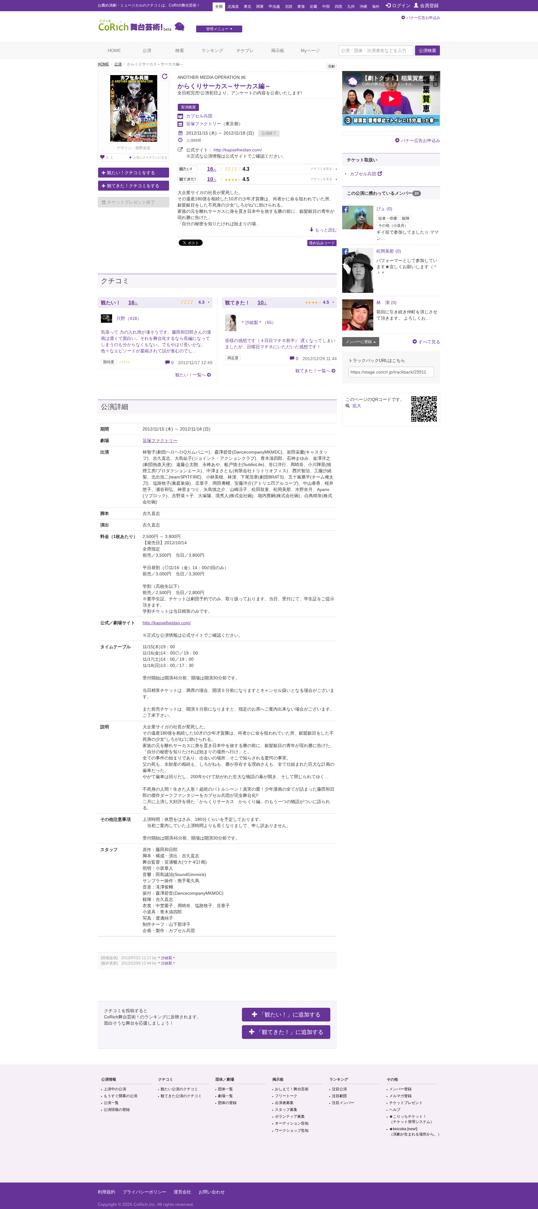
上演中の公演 (115, 1089)
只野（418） (128, 318)
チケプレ (245, 50)
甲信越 (274, 6)
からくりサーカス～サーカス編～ (224, 86)
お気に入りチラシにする (150, 157)
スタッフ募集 (286, 1109)
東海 (301, 6)
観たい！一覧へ (190, 374)
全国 (219, 6)
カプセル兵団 (199, 115)
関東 (260, 6)
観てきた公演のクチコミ (181, 1096)
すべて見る (429, 341)
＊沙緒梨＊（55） (257, 322)
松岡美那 (388, 251)
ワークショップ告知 (292, 1130)
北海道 (233, 6)
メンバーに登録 (359, 342)
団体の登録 (227, 1103)
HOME (114, 50)
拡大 (356, 405)
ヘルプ (394, 1109)
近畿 (313, 6)
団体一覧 (225, 1089)
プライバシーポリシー (144, 1191)
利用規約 (106, 1191)
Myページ (310, 50)
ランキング (212, 50)
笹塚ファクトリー (203, 123)
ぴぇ (384, 208)
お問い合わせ (212, 1191)
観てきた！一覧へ (312, 370)
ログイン (401, 5)
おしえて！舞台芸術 (292, 1089)
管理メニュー (217, 29)
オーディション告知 (292, 1123)
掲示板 (277, 50)
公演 (147, 50)
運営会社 (182, 1191)
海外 (376, 6)
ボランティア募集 (290, 1116)
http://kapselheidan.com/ (238, 149)
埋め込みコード (322, 243)
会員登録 (429, 5)
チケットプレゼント (406, 1103)
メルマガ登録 (400, 1096)
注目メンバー (343, 1103)
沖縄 (363, 6)
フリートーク (286, 1096)
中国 (326, 6)
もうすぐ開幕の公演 (120, 1096)
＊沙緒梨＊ (166, 958)
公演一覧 (111, 1103)
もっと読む (326, 229)
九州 (351, 6)
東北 (247, 6)
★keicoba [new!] (415, 1131)
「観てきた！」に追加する (289, 1032)
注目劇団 (339, 1096)
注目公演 (339, 1089)
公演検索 (427, 50)
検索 (179, 50)
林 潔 (386, 302)
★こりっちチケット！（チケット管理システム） (411, 1119)
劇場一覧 (225, 1096)
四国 (338, 6)
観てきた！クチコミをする (133, 185)
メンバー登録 (400, 1089)
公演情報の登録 (117, 1109)
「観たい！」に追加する (290, 1014)
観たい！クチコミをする (131, 172)
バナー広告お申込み (423, 18)
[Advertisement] (269, 1162)
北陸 (288, 6)
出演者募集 (284, 1103)
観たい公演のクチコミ (179, 1089)
